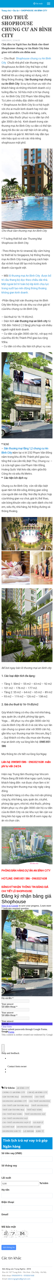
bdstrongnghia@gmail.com (19, 1279)
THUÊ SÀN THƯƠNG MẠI (13, 1109)
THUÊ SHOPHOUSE (39, 1105)
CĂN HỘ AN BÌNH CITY (37, 1092)
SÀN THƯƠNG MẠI (10, 1096)
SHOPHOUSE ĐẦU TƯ (11, 1131)
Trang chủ (6, 10)
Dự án (16, 10)
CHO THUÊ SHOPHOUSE (39, 1101)
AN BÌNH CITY (23, 1088)
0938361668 (29, 1275)
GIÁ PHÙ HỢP (8, 1127)
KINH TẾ (40, 1131)
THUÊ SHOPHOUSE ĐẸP (35, 1114)
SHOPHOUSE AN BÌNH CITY (34, 10)
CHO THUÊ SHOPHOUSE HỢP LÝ (16, 1122)
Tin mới (39, 3)
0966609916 (17, 1275)
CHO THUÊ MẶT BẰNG (12, 1114)
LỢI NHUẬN (28, 1131)
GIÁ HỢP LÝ (38, 1122)
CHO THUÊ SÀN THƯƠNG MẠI (15, 1105)
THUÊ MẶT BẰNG (34, 1109)
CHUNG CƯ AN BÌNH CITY (13, 1092)
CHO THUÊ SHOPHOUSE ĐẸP (15, 1118)
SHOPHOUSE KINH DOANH (28, 1127)
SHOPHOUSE (26, 1096)
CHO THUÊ (39, 1096)
